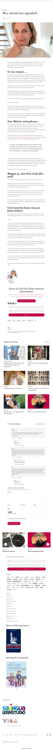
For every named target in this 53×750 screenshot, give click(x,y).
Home (3, 734)
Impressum (35, 734)
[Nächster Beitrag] (39, 539)
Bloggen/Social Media (10, 601)
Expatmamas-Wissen (10, 611)
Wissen (10, 734)
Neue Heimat (25, 585)
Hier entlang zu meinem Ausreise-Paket (26, 300)
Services (20, 734)
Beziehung (38, 577)
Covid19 (26, 579)
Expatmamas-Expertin (10, 608)
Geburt (41, 581)
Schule (43, 585)
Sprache (17, 587)
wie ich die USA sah (32, 194)
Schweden (8, 587)
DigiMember (29, 748)
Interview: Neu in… (9, 616)
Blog (7, 734)
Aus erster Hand (9, 598)
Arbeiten (17, 577)
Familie (33, 581)
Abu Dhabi (8, 577)
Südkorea (22, 587)
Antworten (20, 438)
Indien (18, 583)
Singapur (13, 587)
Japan (25, 583)
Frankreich (37, 581)
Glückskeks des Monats (10, 613)
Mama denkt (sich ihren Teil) (11, 621)
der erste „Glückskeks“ (28, 137)
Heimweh (13, 583)
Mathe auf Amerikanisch (8, 551)
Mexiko (18, 585)
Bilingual (43, 577)
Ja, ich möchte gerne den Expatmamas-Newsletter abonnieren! (17, 518)
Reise (32, 585)
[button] (9, 303)
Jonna (3, 18)
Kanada (30, 583)
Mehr (13, 653)
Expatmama (23, 320)
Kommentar (9, 492)
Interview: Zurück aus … (10, 618)
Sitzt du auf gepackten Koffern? (37, 412)
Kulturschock (9, 585)
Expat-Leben (4, 10)
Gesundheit (8, 583)
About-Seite (11, 183)
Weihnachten (9, 589)
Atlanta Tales (8, 596)
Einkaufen (32, 579)
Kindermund (41, 583)
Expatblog (18, 320)
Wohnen (14, 589)
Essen (43, 579)
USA (35, 320)
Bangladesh (32, 577)
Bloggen (9, 320)
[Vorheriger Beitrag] (13, 539)
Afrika (13, 577)
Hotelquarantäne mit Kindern (12, 388)
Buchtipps (5, 361)
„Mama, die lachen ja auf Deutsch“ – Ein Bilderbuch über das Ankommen (14, 364)
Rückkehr (37, 585)
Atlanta (22, 577)
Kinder (35, 583)
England (14, 320)
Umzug (36, 587)
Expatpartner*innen (30, 320)
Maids (14, 585)
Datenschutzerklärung (27, 734)
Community (15, 734)
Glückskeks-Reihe (16, 158)
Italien (22, 583)
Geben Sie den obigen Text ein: (11, 513)
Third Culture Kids (29, 587)
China (21, 579)
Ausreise (26, 577)
